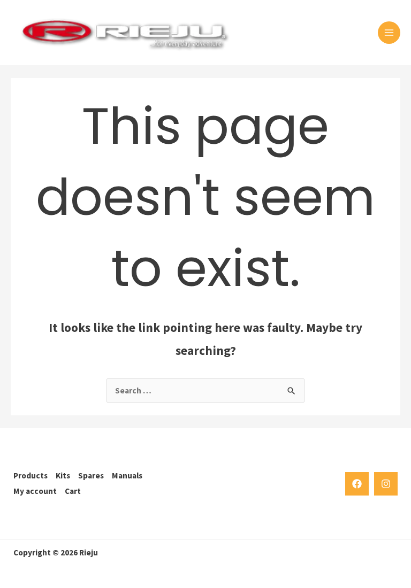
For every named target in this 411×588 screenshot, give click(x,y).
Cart (73, 491)
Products (30, 475)
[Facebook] (357, 484)
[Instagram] (386, 484)
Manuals (127, 475)
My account (35, 491)
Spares (91, 475)
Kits (63, 475)
